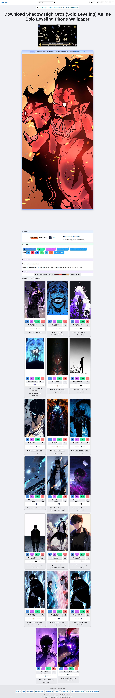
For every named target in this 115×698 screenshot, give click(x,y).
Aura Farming (35, 395)
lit (61, 328)
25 (83, 554)
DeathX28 (61, 385)
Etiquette (57, 691)
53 (83, 378)
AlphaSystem (50, 676)
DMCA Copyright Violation (77, 691)
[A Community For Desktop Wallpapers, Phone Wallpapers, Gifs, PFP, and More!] (37, 7)
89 (83, 321)
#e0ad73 (67, 274)
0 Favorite (51, 249)
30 (71, 668)
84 (60, 496)
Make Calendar (63, 249)
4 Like (41, 249)
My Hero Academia (77, 267)
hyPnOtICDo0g (61, 561)
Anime (28, 264)
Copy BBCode (59, 252)
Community (101, 2)
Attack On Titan (62, 267)
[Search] (54, 2)
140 (38, 321)
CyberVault (39, 384)
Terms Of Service (39, 691)
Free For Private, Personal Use (72, 236)
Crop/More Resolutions (78, 249)
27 (49, 668)
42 (83, 496)
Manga (36, 267)
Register (111, 2)
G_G (39, 328)
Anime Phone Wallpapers (54, 7)
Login (106, 2)
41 (38, 611)
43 (38, 554)
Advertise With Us (65, 691)
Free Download (30, 249)
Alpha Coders (4, 2)
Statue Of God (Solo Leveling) (57, 334)
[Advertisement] (57, 219)
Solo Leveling (35, 264)
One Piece (69, 267)
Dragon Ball (50, 267)
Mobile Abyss (43, 7)
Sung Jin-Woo (80, 334)
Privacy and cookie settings (92, 691)
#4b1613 (57, 274)
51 (83, 439)
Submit (94, 2)
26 (83, 611)
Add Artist (34, 237)
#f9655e (60, 274)
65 (38, 439)
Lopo (53, 237)
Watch (45, 267)
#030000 (64, 274)
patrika (84, 328)
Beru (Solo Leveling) (61, 624)
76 (60, 378)
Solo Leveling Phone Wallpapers (70, 7)
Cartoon (40, 267)
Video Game (30, 267)
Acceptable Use (49, 691)
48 (38, 378)
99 (60, 321)
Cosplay (55, 267)
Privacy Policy (30, 691)
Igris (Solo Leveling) (57, 392)
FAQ (23, 691)
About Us (18, 691)
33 (60, 611)
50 (38, 496)
